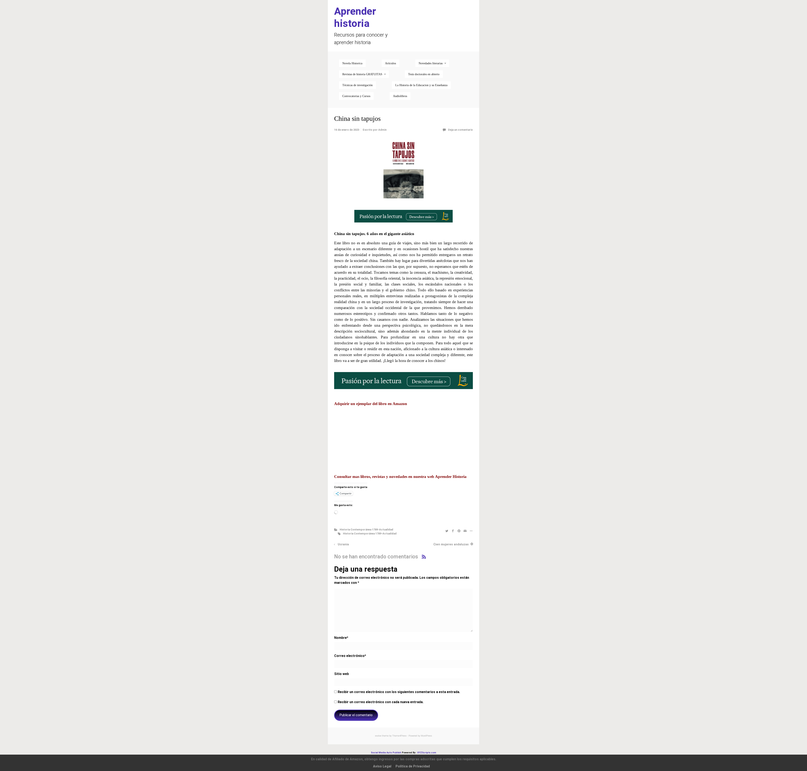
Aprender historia (355, 17)
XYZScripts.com (426, 752)
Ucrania (343, 544)
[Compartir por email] (465, 531)
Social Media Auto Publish (386, 752)
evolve (378, 735)
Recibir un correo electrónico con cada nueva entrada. (380, 702)
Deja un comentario (460, 129)
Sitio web (341, 674)
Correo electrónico (350, 656)
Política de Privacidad (413, 766)
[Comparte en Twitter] (447, 531)
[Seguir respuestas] (423, 556)
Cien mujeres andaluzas (451, 544)
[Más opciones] (470, 531)
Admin (382, 129)
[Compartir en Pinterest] (459, 531)
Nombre (341, 638)
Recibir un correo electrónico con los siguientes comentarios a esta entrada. (399, 692)
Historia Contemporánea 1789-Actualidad (366, 529)
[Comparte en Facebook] (453, 531)
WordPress (426, 735)
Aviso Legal (382, 766)
